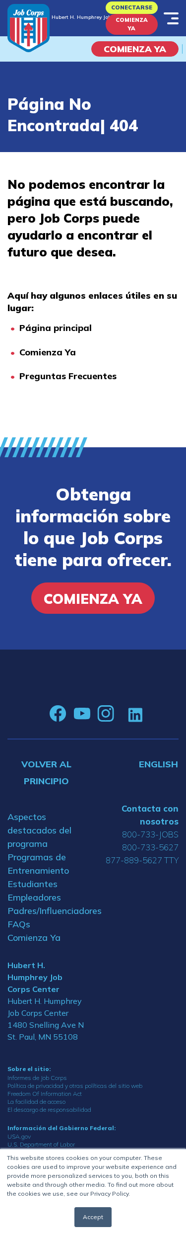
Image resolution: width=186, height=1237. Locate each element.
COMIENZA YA (135, 49)
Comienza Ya (132, 24)
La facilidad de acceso (36, 1101)
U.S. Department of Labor (41, 1144)
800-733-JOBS (150, 834)
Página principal (55, 327)
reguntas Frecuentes (71, 376)
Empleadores (34, 897)
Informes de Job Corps (37, 1077)
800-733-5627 (150, 847)
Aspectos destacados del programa (39, 830)
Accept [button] (93, 1217)
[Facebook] (58, 714)
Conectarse (131, 7)
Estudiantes (32, 884)
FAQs (18, 924)
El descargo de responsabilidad (49, 1109)
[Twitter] (121, 713)
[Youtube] (82, 714)
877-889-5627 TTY (142, 860)
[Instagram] (106, 714)
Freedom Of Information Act (44, 1093)
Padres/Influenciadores (46, 910)
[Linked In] (135, 714)
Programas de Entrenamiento (38, 863)
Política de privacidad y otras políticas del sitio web (74, 1085)
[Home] (28, 28)
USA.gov (19, 1136)
